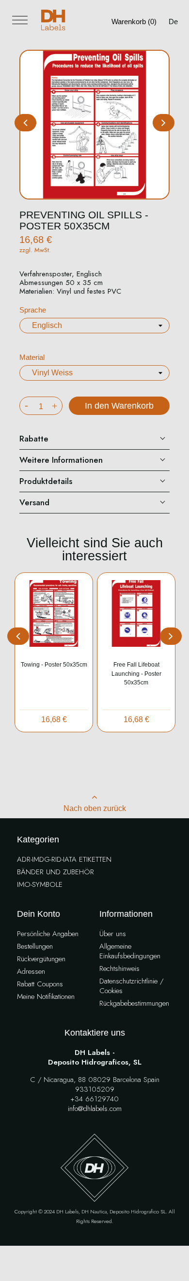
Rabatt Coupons (40, 984)
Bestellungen (35, 946)
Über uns (112, 934)
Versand (34, 502)
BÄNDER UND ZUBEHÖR (55, 872)
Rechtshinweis (119, 969)
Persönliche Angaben (48, 934)
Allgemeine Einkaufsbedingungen (129, 951)
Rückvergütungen (41, 959)
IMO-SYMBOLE (40, 885)
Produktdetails (45, 481)
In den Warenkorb (119, 406)
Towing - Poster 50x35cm (54, 664)
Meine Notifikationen (46, 997)
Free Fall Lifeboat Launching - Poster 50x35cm (136, 673)
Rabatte (33, 438)
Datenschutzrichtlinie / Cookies (131, 986)
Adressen (31, 972)
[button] (163, 122)
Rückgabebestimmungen (134, 1003)
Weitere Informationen (61, 460)
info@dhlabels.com (95, 1109)
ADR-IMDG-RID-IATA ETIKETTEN (64, 859)
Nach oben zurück (94, 808)
